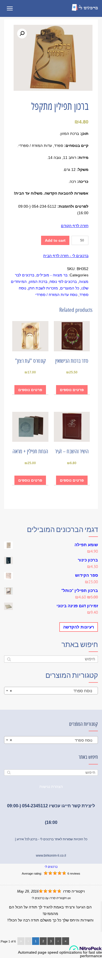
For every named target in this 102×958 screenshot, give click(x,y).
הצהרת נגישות (51, 786)
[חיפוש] (9, 659)
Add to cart (55, 240)
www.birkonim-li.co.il (51, 855)
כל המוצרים (69, 288)
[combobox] (51, 690)
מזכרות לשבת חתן (43, 288)
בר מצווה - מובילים (51, 275)
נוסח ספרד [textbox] (52, 690)
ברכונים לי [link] (51, 866)
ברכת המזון (38, 281)
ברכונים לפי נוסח (63, 281)
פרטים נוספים (72, 390)
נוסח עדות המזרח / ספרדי (56, 294)
